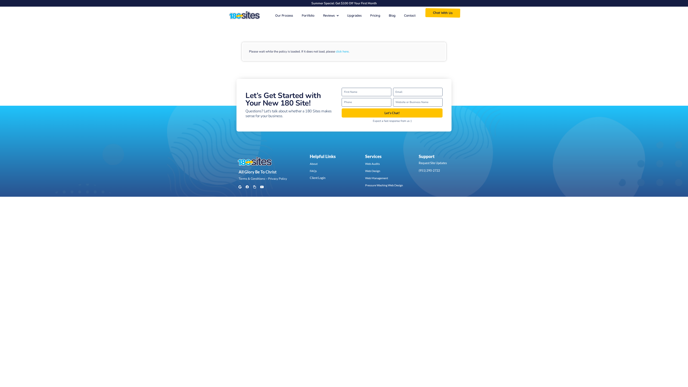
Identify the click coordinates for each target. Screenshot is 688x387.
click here (342, 51)
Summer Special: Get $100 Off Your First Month (344, 3)
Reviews (329, 15)
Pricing (375, 15)
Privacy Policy (277, 179)
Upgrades (354, 15)
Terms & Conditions (252, 179)
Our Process (284, 15)
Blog (392, 15)
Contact (409, 15)
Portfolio (308, 15)
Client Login (317, 178)
